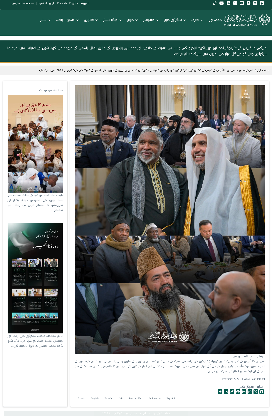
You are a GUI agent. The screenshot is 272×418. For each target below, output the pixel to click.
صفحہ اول (262, 70)
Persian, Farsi (136, 398)
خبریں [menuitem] (130, 20)
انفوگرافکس (246, 386)
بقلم (259, 356)
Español (42, 3)
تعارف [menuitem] (195, 20)
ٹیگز (260, 386)
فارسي (15, 3)
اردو (51, 3)
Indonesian (28, 3)
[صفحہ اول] (247, 20)
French (108, 398)
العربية (85, 3)
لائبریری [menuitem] (89, 20)
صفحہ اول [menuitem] (215, 20)
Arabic (81, 398)
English (95, 398)
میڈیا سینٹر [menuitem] (110, 20)
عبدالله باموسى (243, 356)
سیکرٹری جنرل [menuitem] (173, 20)
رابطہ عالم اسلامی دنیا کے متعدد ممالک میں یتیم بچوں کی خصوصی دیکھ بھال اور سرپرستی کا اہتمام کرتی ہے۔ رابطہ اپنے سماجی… (35, 202)
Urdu (120, 398)
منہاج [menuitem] (71, 20)
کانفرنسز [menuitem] (149, 20)
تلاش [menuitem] (43, 20)
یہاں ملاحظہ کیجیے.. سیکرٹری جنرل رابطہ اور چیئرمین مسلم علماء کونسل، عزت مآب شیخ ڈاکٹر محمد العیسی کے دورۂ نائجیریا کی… (35, 340)
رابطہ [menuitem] (59, 20)
